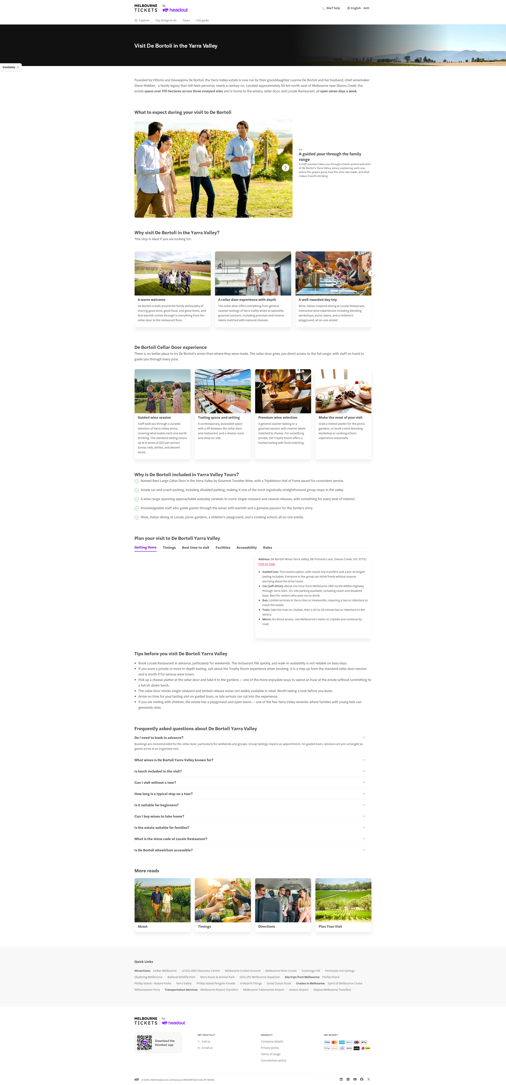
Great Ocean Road (279, 983)
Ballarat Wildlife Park (181, 977)
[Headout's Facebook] (361, 1079)
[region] (213, 168)
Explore (144, 20)
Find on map (266, 564)
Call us (206, 1041)
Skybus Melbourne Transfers (332, 990)
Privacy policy (270, 1048)
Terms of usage (271, 1054)
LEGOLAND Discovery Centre (201, 971)
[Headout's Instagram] (348, 1079)
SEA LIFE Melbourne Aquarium (260, 977)
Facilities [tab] (223, 547)
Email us (207, 1048)
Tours (186, 20)
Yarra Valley (184, 983)
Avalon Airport (298, 990)
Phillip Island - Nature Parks (152, 983)
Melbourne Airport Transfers (219, 990)
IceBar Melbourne (165, 971)
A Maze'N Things (251, 983)
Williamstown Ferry (147, 990)
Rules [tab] (267, 547)
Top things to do (166, 20)
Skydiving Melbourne (148, 977)
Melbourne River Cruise (281, 971)
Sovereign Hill (311, 971)
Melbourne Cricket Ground (243, 971)
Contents (9, 67)
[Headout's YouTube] (355, 1079)
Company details (272, 1041)
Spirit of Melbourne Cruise (345, 983)
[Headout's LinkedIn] (341, 1079)
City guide (202, 20)
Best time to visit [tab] (195, 547)
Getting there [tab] (145, 547)
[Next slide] (285, 167)
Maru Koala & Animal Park (217, 977)
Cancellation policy (273, 1060)
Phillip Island (330, 977)
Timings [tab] (169, 547)
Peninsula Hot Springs (340, 971)
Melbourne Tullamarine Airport (263, 990)
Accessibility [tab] (247, 547)
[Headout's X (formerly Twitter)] (368, 1079)
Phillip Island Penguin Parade (215, 983)
